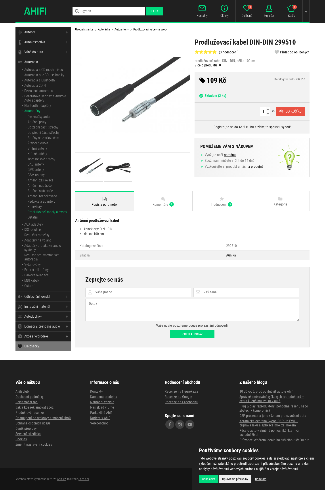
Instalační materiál (37, 306)
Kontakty (96, 391)
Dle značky (31, 346)
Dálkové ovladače (36, 275)
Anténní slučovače (40, 191)
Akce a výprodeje (36, 336)
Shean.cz (83, 479)
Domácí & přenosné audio (42, 326)
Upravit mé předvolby (235, 479)
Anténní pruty (37, 122)
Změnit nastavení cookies (33, 444)
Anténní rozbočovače (42, 196)
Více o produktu (206, 65)
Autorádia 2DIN (35, 85)
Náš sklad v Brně (102, 407)
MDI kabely (32, 280)
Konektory (35, 207)
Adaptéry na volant (37, 240)
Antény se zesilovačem (43, 138)
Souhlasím (208, 479)
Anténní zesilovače (40, 180)
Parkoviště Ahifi (101, 413)
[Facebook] (169, 424)
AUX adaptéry (34, 224)
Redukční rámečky (37, 235)
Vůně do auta (33, 52)
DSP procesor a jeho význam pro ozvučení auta (272, 416)
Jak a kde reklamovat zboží (34, 407)
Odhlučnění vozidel (37, 296)
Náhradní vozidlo (102, 402)
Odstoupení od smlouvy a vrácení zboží (43, 418)
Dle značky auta (39, 117)
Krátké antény (37, 154)
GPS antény (36, 170)
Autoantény (32, 111)
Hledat (155, 11)
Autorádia (31, 62)
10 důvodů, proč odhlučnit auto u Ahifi (266, 391)
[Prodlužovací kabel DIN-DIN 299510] (132, 95)
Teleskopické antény (41, 159)
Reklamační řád (26, 402)
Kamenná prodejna (103, 397)
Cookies (21, 439)
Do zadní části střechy (43, 127)
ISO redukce (32, 230)
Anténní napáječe (40, 185)
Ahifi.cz (61, 479)
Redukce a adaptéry (41, 201)
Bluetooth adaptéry (37, 106)
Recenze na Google (178, 397)
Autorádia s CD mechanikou (43, 70)
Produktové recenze (29, 413)
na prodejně (255, 166)
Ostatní (33, 217)
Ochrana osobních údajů (32, 423)
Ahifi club (22, 391)
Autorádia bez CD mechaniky (44, 75)
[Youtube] (189, 424)
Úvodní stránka (84, 29)
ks (273, 111)
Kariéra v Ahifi (100, 418)
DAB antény (36, 164)
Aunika (231, 255)
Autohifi (29, 32)
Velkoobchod (99, 423)
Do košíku (294, 111)
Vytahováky (32, 264)
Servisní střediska (28, 434)
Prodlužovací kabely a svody (47, 212)
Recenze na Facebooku (181, 402)
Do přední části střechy (43, 132)
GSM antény (36, 175)
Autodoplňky (33, 316)
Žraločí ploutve (38, 143)
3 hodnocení (228, 52)
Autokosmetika (34, 42)
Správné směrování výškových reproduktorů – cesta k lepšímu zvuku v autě (271, 399)
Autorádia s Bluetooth (39, 80)
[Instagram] (179, 424)
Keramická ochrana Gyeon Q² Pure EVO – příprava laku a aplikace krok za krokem (268, 423)
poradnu (230, 155)
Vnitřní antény (37, 148)
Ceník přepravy (26, 428)
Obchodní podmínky (29, 397)
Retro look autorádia (38, 91)
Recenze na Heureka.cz (181, 391)
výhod (285, 127)
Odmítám (260, 479)
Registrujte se (223, 127)
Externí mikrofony (36, 270)
